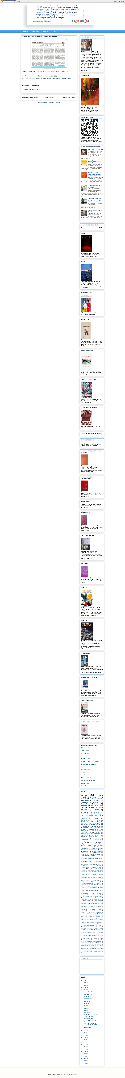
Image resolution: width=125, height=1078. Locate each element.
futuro (98, 827)
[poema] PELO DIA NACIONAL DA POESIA (94, 173)
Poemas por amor (93, 836)
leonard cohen (94, 841)
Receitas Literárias (86, 758)
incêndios (91, 852)
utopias (94, 948)
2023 (84, 985)
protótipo (96, 823)
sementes (93, 942)
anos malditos (99, 896)
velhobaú (93, 826)
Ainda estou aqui (91, 863)
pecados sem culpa (86, 935)
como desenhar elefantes (89, 905)
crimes (91, 906)
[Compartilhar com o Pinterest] (56, 76)
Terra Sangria (98, 814)
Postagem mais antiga (67, 97)
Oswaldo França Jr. (96, 881)
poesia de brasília (99, 936)
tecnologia (98, 944)
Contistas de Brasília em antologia (95, 186)
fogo (91, 839)
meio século (92, 926)
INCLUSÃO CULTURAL (94, 161)
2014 (84, 1042)
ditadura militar (96, 851)
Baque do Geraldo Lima (88, 780)
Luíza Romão (91, 846)
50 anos (101, 857)
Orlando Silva (95, 880)
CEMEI (99, 865)
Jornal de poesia (86, 775)
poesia (84, 795)
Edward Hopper (97, 871)
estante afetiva (88, 827)
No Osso (83, 756)
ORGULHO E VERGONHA (95, 210)
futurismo (98, 916)
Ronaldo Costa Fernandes (88, 764)
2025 (84, 980)
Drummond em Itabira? (94, 198)
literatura (84, 802)
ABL (83, 861)
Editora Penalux (85, 748)
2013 (84, 1044)
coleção (101, 903)
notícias (99, 830)
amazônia (87, 896)
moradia (90, 928)
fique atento (85, 804)
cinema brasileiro (97, 902)
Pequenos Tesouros (85, 884)
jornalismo (95, 802)
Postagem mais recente (31, 97)
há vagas (89, 919)
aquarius (84, 897)
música (96, 809)
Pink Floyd (94, 884)
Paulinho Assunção (86, 777)
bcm (93, 899)
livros (101, 925)
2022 (84, 987)
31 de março (94, 857)
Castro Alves (90, 868)
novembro (87, 994)
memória (24, 81)
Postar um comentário (31, 89)
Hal (92, 873)
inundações (91, 922)
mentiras (99, 926)
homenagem (84, 812)
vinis (90, 951)
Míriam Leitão (92, 877)
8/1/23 (84, 858)
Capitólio (94, 867)
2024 (84, 982)
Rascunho (84, 786)
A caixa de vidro (92, 858)
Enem (82, 873)
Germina (83, 772)
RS (81, 886)
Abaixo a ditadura (86, 845)
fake (89, 915)
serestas (99, 942)
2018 (84, 1032)
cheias (84, 902)
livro (86, 809)
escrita (49, 78)
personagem (89, 815)
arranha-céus (91, 897)
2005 (84, 1063)
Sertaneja (98, 889)
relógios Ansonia (97, 941)
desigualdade (84, 909)
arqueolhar (96, 812)
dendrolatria (97, 907)
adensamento (98, 894)
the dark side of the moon (95, 945)
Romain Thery (93, 887)
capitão (90, 900)
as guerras (98, 897)
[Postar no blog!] (51, 76)
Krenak (96, 873)
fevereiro (87, 1027)
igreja (95, 919)
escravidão (91, 912)
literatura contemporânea (88, 833)
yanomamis (92, 855)
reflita (93, 806)
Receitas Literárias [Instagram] (90, 761)
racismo (101, 938)
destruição (92, 909)
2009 (84, 1053)
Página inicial (49, 97)
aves (89, 899)
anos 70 (93, 896)
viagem (90, 838)
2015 (84, 1039)
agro (82, 896)
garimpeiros (83, 918)
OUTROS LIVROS (58, 31)
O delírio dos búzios (95, 878)
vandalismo (100, 948)
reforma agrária (93, 939)
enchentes (90, 910)
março (86, 1012)
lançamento (85, 841)
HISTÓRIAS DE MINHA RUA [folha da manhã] (91, 1023)
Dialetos (89, 871)
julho (86, 1003)
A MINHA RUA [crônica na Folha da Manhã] (91, 1015)
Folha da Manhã (56, 78)
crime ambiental (84, 906)
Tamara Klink (84, 890)
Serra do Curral (90, 889)
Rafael (85, 886)
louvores (93, 835)
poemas (95, 935)
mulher (91, 929)
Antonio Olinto (84, 864)
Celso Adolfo (98, 868)
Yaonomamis (85, 893)
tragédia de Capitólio (86, 948)
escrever (43, 78)
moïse (96, 928)
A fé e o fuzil (90, 860)
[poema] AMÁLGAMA (90, 1021)
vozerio (95, 951)
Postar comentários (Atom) (51, 102)
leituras (97, 804)
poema (96, 800)
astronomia (83, 899)
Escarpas (87, 873)
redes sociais (85, 939)
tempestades (84, 945)
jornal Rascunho (98, 839)
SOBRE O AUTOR (46, 31)
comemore (84, 823)
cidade (100, 807)
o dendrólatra (91, 932)
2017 (84, 1035)
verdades (85, 950)
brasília (99, 833)
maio (85, 1008)
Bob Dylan (83, 865)
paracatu (83, 854)
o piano (98, 932)
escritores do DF (91, 913)
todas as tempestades (86, 947)
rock (82, 942)
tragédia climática (97, 947)
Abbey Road (89, 861)
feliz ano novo (86, 832)
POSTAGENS (25, 31)
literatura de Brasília (93, 925)
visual (89, 844)
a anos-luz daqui (95, 893)
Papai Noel (99, 883)
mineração (83, 928)
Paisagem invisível (90, 883)
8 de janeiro (97, 844)
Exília (98, 820)
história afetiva (66, 78)
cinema (92, 830)
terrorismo (84, 855)
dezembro (87, 992)
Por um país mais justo (95, 848)
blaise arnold (98, 899)
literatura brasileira (87, 820)
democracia (86, 851)
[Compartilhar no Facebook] (55, 76)
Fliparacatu (98, 838)
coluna (85, 826)
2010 (84, 1051)
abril (85, 1010)
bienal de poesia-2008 (89, 821)
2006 (84, 1060)
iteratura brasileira (91, 923)
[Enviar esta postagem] (46, 76)
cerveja (101, 900)
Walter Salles (99, 892)
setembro (87, 998)
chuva (89, 902)
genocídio (98, 918)
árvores (101, 951)
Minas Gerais (84, 877)
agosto (86, 1001)
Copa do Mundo (95, 870)
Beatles (99, 864)
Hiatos (97, 818)
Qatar (100, 884)
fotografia (84, 852)
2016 (84, 1037)
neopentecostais (91, 931)
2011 (84, 1049)
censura (95, 900)
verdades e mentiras (95, 950)
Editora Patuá (85, 750)
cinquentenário (84, 903)
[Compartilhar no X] (53, 76)
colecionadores (93, 903)
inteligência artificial (95, 921)
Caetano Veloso (85, 867)
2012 (84, 1046)
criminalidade (98, 906)
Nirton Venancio (86, 769)
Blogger (74, 1074)
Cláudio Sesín (85, 783)
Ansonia (99, 863)
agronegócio (84, 839)
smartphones (91, 944)
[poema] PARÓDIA (89, 1018)
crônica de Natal (86, 907)
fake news (94, 915)
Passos (101, 826)
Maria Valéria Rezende (95, 876)
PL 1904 (83, 883)
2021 (84, 989)
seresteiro (83, 944)
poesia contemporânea (89, 829)
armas (101, 849)
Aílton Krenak (93, 864)
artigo (33, 78)
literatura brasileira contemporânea (92, 824)
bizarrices (96, 811)
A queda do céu (99, 860)
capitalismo (83, 900)
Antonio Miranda (86, 767)
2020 (84, 1030)
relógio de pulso (87, 941)
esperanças (84, 830)
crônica (38, 78)
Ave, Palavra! (85, 753)
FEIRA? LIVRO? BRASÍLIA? (95, 149)
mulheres (98, 852)
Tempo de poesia (93, 890)
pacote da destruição (95, 934)
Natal (99, 877)
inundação (83, 922)
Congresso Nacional (85, 870)
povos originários (87, 938)
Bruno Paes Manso (92, 865)
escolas (98, 910)
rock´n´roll (87, 942)
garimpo (91, 918)
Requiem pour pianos (94, 886)
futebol (90, 916)
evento (95, 797)
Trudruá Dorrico (92, 849)
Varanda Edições (90, 892)
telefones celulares (94, 854)
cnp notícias (84, 835)
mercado (92, 842)
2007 (84, 1058)
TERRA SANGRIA (35, 31)
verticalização (84, 951)
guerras (83, 919)
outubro (86, 996)
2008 (84, 1056)
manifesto (84, 926)
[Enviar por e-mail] (50, 76)
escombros (83, 912)
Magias (94, 874)
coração (99, 905)
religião (101, 939)
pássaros (95, 938)
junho (86, 1005)
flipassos (97, 832)
